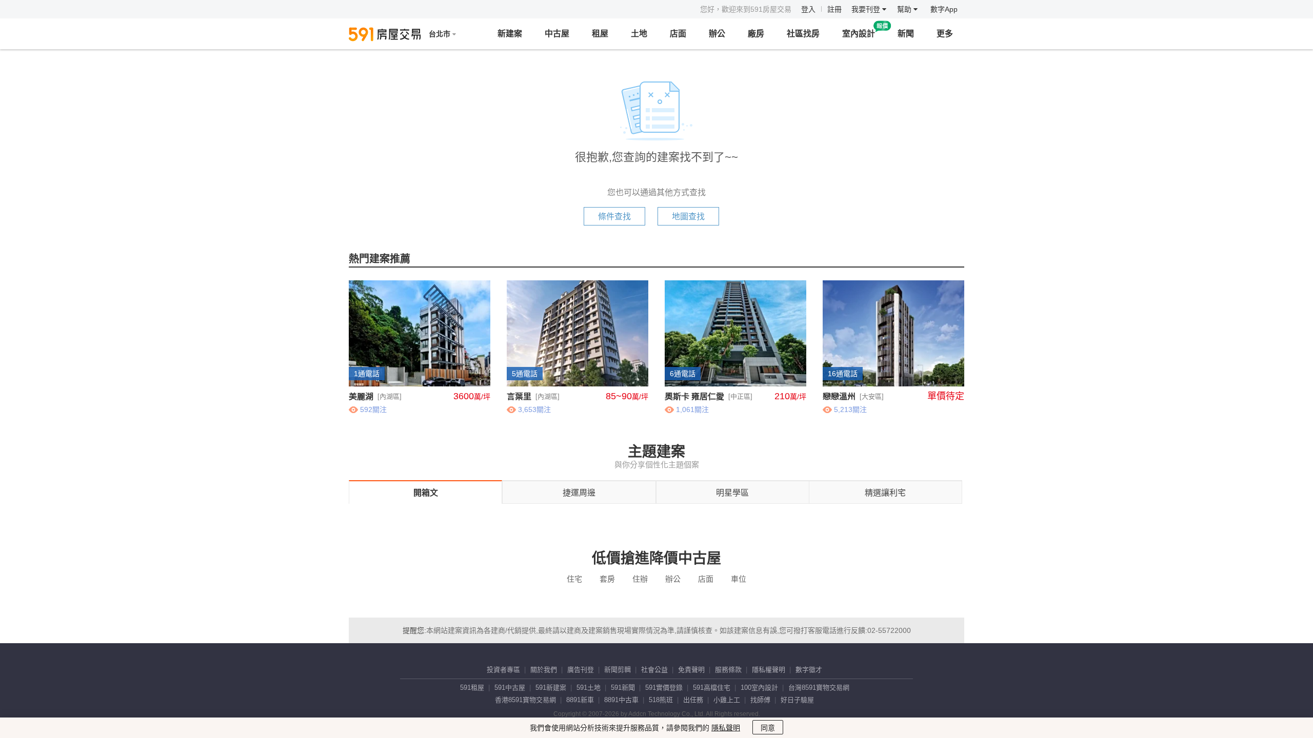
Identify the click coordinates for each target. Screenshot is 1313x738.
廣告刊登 (580, 669)
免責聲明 (691, 669)
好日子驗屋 (797, 700)
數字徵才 (808, 669)
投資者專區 (503, 669)
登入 (808, 9)
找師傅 (760, 700)
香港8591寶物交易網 (525, 700)
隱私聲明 (725, 728)
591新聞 (623, 687)
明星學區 (732, 492)
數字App (944, 9)
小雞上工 (726, 700)
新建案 (510, 33)
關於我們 (543, 669)
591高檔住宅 (711, 687)
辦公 (717, 33)
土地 (639, 33)
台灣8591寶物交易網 (818, 687)
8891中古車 (621, 700)
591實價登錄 (664, 687)
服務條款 (728, 669)
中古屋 (557, 33)
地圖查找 (688, 216)
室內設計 (858, 33)
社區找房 (803, 33)
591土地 (588, 687)
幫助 (905, 9)
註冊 (834, 9)
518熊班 (661, 700)
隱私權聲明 (768, 669)
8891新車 (580, 700)
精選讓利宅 (885, 492)
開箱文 (425, 492)
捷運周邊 (579, 492)
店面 (678, 33)
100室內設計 (759, 687)
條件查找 (614, 216)
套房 (607, 579)
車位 (738, 579)
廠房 (756, 33)
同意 (768, 728)
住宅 (574, 579)
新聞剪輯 (617, 669)
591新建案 (550, 687)
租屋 (600, 33)
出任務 (693, 700)
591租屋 (472, 687)
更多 (945, 33)
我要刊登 (866, 9)
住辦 (640, 579)
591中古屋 (509, 687)
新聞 (906, 33)
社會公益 (654, 669)
